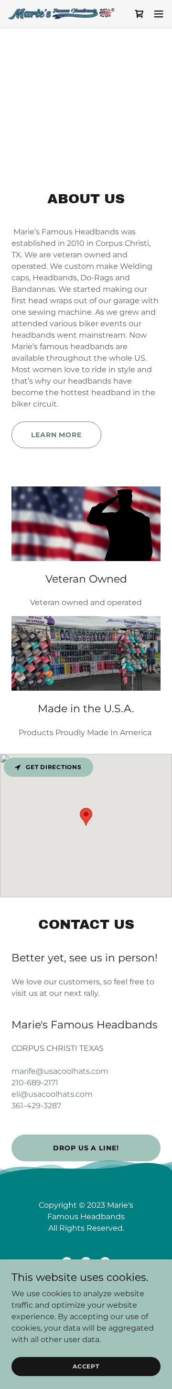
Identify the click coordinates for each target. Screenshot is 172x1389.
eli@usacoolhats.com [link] (52, 1094)
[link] (61, 14)
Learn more (56, 434)
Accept (86, 1366)
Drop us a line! (85, 1148)
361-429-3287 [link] (36, 1105)
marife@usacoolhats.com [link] (59, 1071)
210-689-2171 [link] (34, 1082)
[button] (139, 13)
